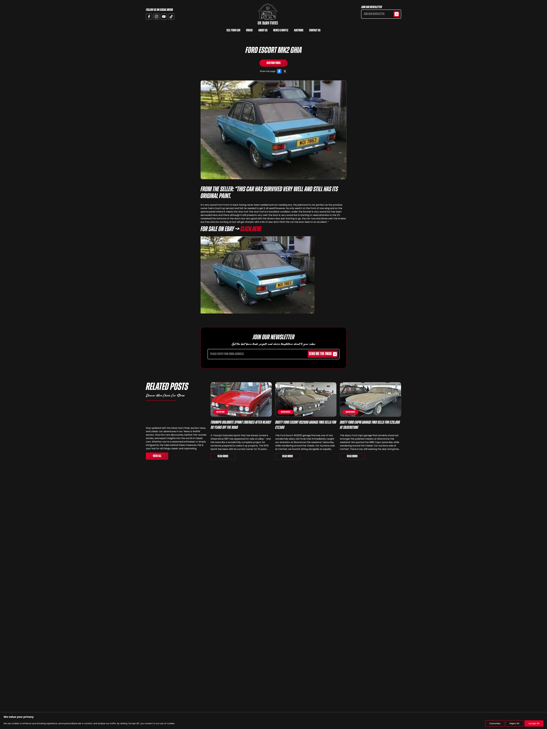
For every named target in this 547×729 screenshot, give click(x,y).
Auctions (298, 30)
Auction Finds (274, 63)
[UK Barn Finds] (268, 14)
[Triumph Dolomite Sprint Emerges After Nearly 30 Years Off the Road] (241, 399)
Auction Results (285, 412)
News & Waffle (280, 30)
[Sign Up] (396, 14)
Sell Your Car (233, 30)
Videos (249, 30)
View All (157, 456)
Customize (494, 723)
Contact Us (315, 30)
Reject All (514, 723)
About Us (263, 30)
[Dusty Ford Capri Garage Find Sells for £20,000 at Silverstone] (370, 399)
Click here (250, 229)
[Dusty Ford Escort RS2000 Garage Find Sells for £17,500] (305, 399)
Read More (223, 456)
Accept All (534, 723)
